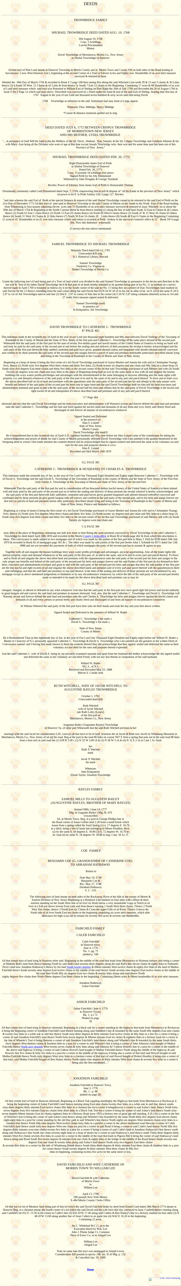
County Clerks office (94, 536)
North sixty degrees (32, 1046)
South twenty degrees (79, 966)
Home (90, 1269)
